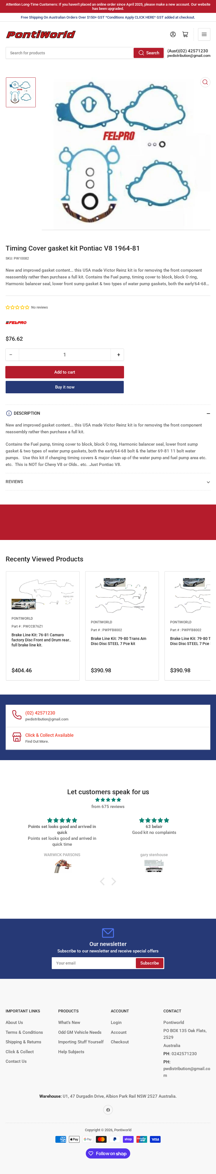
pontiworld (22, 619)
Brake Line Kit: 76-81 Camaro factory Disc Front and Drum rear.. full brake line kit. (41, 640)
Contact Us (16, 1061)
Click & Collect (20, 1051)
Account (119, 1032)
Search (152, 52)
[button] (18, 307)
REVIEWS (14, 481)
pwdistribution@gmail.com (188, 55)
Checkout (120, 1041)
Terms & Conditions (24, 1032)
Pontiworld (122, 1130)
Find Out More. (37, 741)
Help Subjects (71, 1051)
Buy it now (65, 387)
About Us (14, 1022)
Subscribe (149, 963)
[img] (108, 799)
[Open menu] (204, 34)
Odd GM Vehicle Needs (80, 1032)
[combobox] (85, 53)
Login (116, 1022)
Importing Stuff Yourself (81, 1041)
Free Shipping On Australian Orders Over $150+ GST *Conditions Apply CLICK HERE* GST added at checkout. (108, 17)
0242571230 (183, 1053)
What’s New (69, 1022)
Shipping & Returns (23, 1041)
